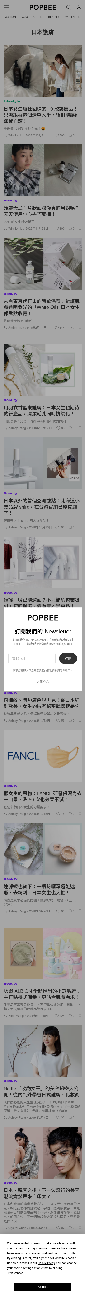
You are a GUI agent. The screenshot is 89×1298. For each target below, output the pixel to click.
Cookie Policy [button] (46, 1263)
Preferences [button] (15, 1273)
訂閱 (68, 658)
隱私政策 (65, 670)
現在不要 (43, 681)
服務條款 (52, 670)
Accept (43, 1287)
